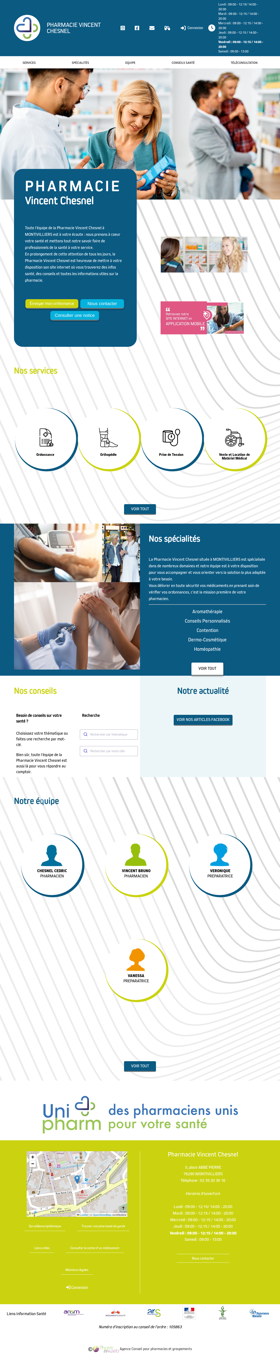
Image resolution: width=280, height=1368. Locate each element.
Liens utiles (42, 1248)
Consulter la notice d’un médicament (94, 1248)
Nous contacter (102, 303)
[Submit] (85, 734)
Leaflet (83, 1215)
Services (29, 62)
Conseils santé (183, 62)
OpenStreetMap (102, 1215)
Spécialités (80, 62)
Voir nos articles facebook (203, 720)
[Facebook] (137, 28)
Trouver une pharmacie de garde (103, 1226)
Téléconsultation (244, 62)
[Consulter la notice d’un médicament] (167, 28)
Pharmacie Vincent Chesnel (74, 28)
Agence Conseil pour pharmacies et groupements (155, 1349)
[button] (77, 1179)
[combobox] (109, 734)
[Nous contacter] (152, 28)
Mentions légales (76, 1270)
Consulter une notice (75, 315)
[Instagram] (123, 28)
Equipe (130, 62)
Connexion (195, 28)
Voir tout (140, 509)
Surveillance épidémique (45, 1226)
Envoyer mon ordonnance (52, 303)
